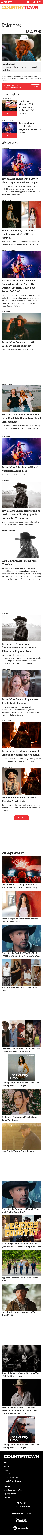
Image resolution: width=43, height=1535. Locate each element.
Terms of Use (7, 1474)
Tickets (9, 114)
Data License (33, 76)
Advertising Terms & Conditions (12, 1481)
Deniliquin (26, 110)
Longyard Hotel (24, 129)
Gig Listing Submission (10, 1493)
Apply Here (6, 70)
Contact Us (7, 1497)
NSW (32, 110)
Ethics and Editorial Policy (11, 1477)
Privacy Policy (7, 1470)
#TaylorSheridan (23, 113)
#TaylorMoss (22, 132)
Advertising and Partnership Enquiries (14, 1490)
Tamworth (33, 129)
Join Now (35, 86)
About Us (6, 1466)
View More (21, 818)
